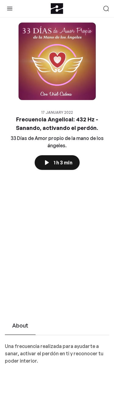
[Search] (106, 8)
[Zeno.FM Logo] (57, 8)
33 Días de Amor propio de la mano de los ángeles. (57, 142)
